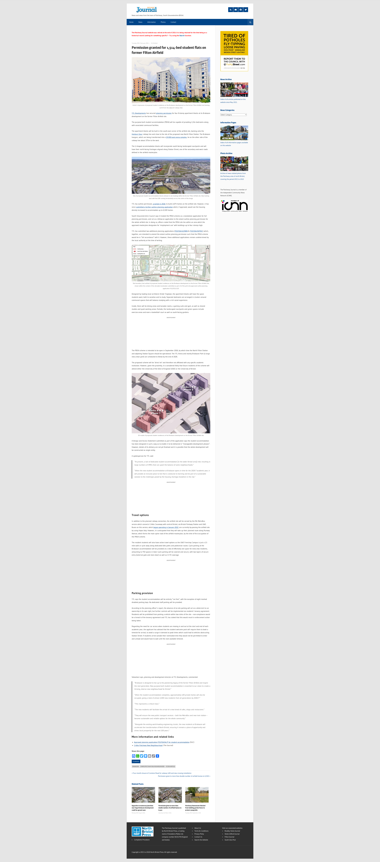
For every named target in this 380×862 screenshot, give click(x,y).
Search (182, 35)
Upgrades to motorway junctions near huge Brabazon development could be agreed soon (143, 808)
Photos (163, 22)
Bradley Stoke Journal (232, 831)
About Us (197, 828)
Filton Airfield (170, 766)
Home (131, 22)
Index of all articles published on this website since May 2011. (233, 100)
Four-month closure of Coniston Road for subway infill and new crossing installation (162, 773)
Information (151, 22)
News (140, 22)
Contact (173, 22)
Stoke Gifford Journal (232, 834)
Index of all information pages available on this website (234, 143)
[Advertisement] (171, 332)
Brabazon (135, 766)
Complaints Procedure (142, 840)
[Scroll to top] (377, 859)
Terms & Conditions (201, 831)
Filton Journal (229, 837)
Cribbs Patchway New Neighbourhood (148, 745)
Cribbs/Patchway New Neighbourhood (152, 766)
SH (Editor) (154, 43)
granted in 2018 (159, 204)
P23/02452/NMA (181, 231)
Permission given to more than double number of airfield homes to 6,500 (183, 776)
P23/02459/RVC (196, 231)
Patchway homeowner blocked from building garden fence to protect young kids (195, 808)
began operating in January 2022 (165, 527)
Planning (136, 761)
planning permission (164, 113)
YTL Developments (139, 113)
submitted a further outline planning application (154, 207)
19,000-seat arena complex (176, 137)
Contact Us (198, 837)
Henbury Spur (137, 134)
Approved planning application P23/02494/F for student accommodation (162, 742)
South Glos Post (230, 840)
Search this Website (201, 840)
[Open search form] (250, 22)
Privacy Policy (199, 834)
